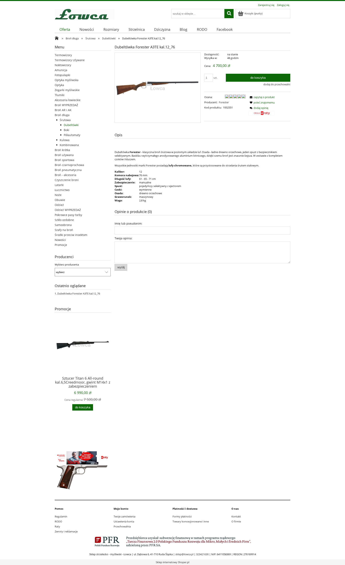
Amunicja (61, 70)
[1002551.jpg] (157, 88)
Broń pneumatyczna (68, 170)
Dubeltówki (71, 125)
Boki (66, 130)
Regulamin (61, 516)
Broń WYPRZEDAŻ (66, 105)
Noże (58, 195)
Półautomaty (72, 135)
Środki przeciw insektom (71, 235)
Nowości (60, 240)
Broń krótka (62, 150)
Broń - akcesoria (65, 175)
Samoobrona (63, 225)
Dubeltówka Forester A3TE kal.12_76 (78, 293)
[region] (83, 431)
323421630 (202, 554)
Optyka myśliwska (66, 80)
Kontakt (236, 516)
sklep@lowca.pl (184, 554)
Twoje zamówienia (124, 516)
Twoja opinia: (123, 238)
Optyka (59, 85)
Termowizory (63, 55)
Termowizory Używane (70, 60)
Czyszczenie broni (67, 180)
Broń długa (62, 115)
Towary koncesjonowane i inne (190, 521)
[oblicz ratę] (261, 114)
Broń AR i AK (63, 110)
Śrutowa (65, 120)
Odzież (59, 205)
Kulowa (64, 140)
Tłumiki (59, 95)
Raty (57, 526)
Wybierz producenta (67, 264)
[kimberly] (83, 472)
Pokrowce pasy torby (68, 215)
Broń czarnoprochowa (69, 165)
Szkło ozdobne (64, 220)
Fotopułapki (62, 75)
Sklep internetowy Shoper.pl (172, 562)
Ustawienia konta (124, 521)
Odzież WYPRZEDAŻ (68, 210)
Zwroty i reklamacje (66, 531)
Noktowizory (63, 65)
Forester (224, 102)
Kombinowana (69, 145)
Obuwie (60, 200)
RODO (58, 521)
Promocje (61, 245)
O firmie (236, 521)
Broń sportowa (64, 160)
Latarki (59, 185)
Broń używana (64, 155)
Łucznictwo (62, 190)
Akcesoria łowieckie (67, 100)
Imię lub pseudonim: (128, 223)
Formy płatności (182, 516)
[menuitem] (65, 29)
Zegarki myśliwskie (67, 90)
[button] (261, 97)
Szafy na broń (64, 230)
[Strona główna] (85, 13)
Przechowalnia (122, 526)
